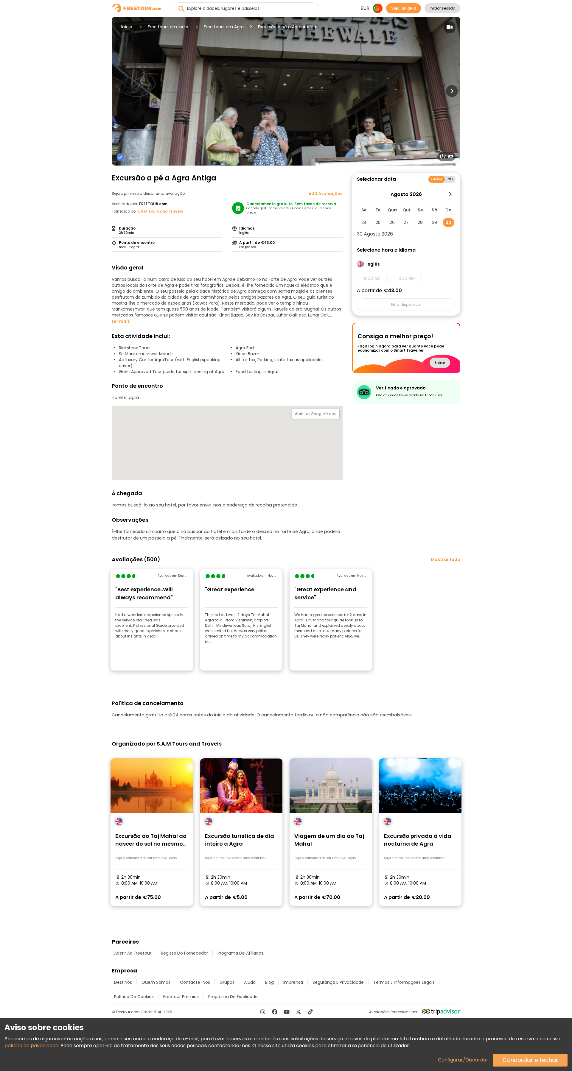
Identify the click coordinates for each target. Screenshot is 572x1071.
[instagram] (262, 1011)
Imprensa (293, 982)
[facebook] (274, 1011)
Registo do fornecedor (184, 953)
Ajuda (250, 982)
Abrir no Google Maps (315, 413)
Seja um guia (403, 8)
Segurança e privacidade (338, 982)
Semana (436, 179)
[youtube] (286, 1011)
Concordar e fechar (530, 1060)
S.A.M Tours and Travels (160, 211)
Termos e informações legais (404, 982)
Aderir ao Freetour (132, 953)
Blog (269, 982)
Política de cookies (134, 997)
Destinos (123, 982)
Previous (120, 91)
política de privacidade (31, 1045)
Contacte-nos (195, 982)
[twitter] (298, 1011)
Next (452, 91)
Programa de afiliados (240, 953)
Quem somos (156, 982)
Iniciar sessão (442, 8)
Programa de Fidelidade (233, 997)
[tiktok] (310, 1011)
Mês (450, 179)
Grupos (227, 982)
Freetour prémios (181, 997)
